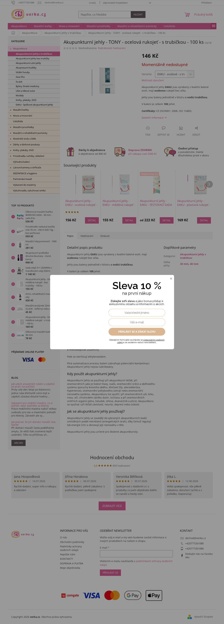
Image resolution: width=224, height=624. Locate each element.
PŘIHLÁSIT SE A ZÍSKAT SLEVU (136, 331)
